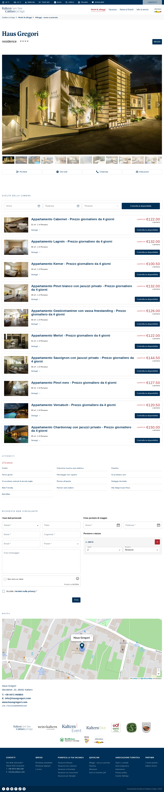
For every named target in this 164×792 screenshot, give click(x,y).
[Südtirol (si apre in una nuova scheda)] (99, 740)
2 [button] (88, 550)
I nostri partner (151, 763)
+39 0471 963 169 (16, 769)
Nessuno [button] (129, 550)
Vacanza (113, 9)
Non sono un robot (15, 579)
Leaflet (134, 678)
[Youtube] (11, 788)
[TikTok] (20, 788)
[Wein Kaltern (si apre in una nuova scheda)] (47, 728)
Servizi (39, 758)
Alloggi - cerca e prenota (99, 763)
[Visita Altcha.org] (77, 579)
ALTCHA (75, 584)
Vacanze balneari (65, 763)
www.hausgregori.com (14, 702)
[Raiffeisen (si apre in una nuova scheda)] (69, 740)
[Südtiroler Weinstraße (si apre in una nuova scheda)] (86, 740)
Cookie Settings (122, 776)
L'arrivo (38, 769)
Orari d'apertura (122, 766)
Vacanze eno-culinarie (67, 766)
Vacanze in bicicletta (66, 769)
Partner (149, 758)
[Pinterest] (15, 788)
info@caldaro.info (16, 772)
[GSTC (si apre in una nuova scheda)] (116, 728)
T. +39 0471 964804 (12, 694)
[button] (82, 105)
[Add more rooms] (157, 541)
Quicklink (94, 758)
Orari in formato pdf (97, 773)
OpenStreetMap (146, 678)
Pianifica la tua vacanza (71, 758)
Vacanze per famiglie (67, 776)
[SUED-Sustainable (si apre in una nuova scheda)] (131, 728)
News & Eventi (127, 9)
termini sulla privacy (25, 591)
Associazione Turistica (127, 758)
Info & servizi (142, 9)
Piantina (92, 766)
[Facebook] (3, 788)
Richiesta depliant (42, 766)
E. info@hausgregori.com (16, 698)
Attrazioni (93, 769)
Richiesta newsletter (44, 763)
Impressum (120, 769)
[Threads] (24, 788)
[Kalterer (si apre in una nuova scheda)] (146, 728)
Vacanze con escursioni (68, 773)
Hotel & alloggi (98, 9)
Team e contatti (121, 763)
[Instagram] (7, 788)
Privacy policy (121, 773)
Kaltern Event (151, 766)
